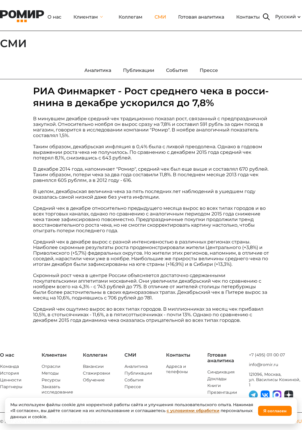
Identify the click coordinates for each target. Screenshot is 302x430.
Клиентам (85, 17)
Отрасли (51, 366)
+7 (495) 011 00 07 (267, 354)
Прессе (132, 386)
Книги (214, 385)
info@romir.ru (263, 364)
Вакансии (93, 366)
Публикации (138, 373)
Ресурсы (51, 380)
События (133, 380)
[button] (266, 17)
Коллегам (130, 17)
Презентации (222, 392)
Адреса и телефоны (177, 369)
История (9, 373)
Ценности (11, 380)
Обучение (94, 380)
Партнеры (11, 386)
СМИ (160, 17)
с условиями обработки (193, 410)
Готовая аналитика (201, 17)
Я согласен (274, 410)
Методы (50, 373)
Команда (9, 366)
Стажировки (96, 373)
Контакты (248, 17)
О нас (54, 17)
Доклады (216, 378)
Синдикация (220, 372)
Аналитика (136, 366)
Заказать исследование (57, 389)
